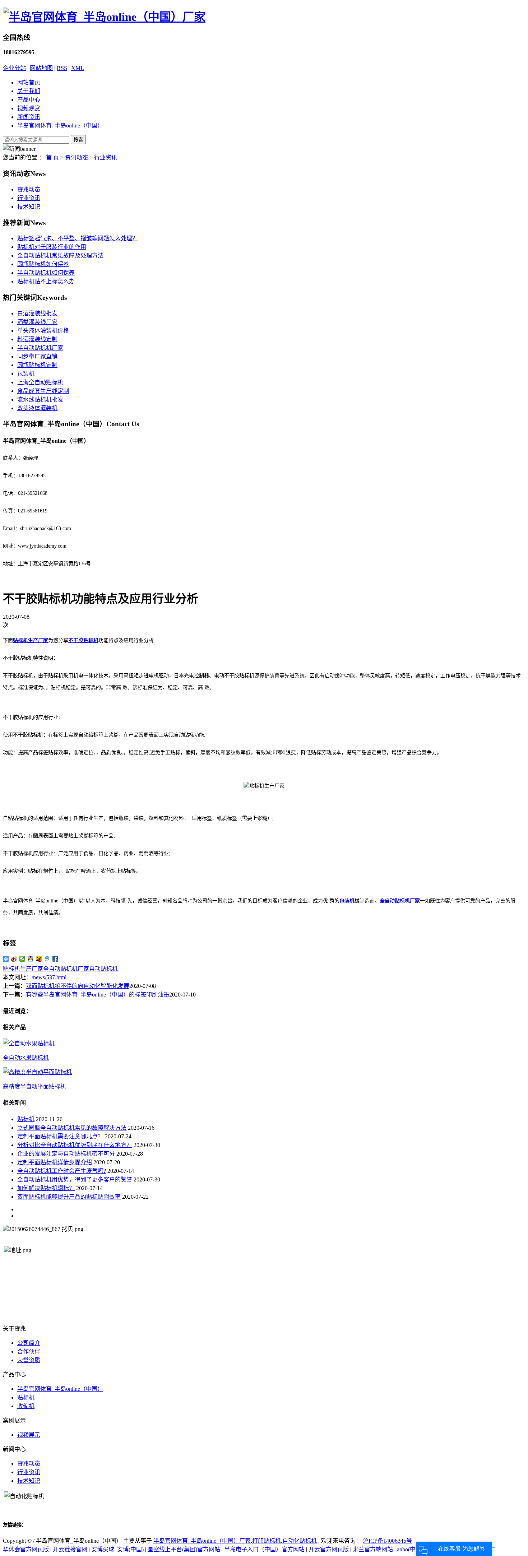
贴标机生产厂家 (23, 969)
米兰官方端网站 (373, 1549)
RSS (62, 68)
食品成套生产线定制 (43, 391)
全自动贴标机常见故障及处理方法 (60, 255)
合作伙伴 (28, 1351)
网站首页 (28, 82)
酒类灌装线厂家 (37, 322)
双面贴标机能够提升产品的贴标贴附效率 (69, 1197)
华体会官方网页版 (26, 1549)
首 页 (52, 157)
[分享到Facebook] (55, 959)
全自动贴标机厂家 (66, 969)
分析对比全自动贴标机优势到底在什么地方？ (74, 1145)
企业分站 (14, 68)
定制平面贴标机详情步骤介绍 (54, 1162)
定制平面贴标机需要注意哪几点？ (60, 1136)
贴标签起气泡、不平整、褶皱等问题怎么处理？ (77, 238)
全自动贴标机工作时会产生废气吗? (61, 1171)
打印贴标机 (266, 1541)
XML (77, 68)
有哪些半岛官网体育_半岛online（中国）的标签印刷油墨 (97, 994)
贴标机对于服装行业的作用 (51, 247)
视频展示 (28, 1435)
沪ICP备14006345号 (387, 1541)
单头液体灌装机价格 (43, 331)
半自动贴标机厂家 (40, 348)
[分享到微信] (22, 959)
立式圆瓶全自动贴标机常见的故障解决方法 (71, 1128)
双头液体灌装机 (37, 408)
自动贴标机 (103, 969)
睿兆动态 (28, 189)
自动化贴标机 (299, 1541)
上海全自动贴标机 (40, 382)
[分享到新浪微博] (14, 959)
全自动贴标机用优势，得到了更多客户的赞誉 (74, 1179)
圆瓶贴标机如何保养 (43, 264)
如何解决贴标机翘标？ (46, 1188)
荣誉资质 (28, 1360)
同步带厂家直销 (37, 356)
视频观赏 (28, 108)
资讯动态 (76, 157)
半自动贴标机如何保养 (46, 273)
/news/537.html (49, 977)
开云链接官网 (70, 1549)
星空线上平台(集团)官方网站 (184, 1549)
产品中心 (28, 100)
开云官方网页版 (329, 1549)
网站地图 (41, 68)
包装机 (25, 374)
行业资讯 (105, 157)
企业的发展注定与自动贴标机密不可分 (66, 1154)
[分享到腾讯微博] (47, 959)
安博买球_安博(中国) (117, 1549)
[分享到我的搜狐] (39, 959)
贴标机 (25, 1119)
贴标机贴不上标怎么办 (46, 281)
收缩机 (25, 1406)
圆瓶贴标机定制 (37, 365)
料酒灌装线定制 (37, 339)
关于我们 (28, 91)
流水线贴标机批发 (40, 399)
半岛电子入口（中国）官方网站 (264, 1549)
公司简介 (28, 1343)
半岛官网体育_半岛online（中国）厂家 (202, 1541)
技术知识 (28, 207)
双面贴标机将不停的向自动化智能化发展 (77, 986)
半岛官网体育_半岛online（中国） (60, 125)
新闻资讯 (28, 117)
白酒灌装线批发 (37, 313)
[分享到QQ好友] (31, 959)
